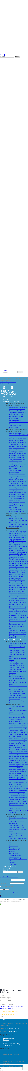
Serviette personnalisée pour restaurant (17, 175)
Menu (11, 361)
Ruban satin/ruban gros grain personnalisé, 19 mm (17, 126)
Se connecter (8, 375)
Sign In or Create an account (9, 877)
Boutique (7, 899)
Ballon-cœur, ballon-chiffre (17, 812)
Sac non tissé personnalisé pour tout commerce (17, 152)
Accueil (6, 60)
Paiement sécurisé (8, 1038)
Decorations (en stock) (15, 268)
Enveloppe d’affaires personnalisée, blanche (18, 111)
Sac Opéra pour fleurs (18, 247)
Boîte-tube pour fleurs (18, 219)
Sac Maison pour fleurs (16, 691)
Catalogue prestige (17, 346)
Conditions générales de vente (12, 1042)
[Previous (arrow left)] (0, 1070)
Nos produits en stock (12, 179)
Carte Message (15, 351)
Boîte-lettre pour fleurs (16, 667)
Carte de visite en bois (18, 80)
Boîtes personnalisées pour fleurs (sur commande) (15, 303)
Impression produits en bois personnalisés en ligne (16, 65)
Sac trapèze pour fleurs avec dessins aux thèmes (17, 243)
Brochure (13, 363)
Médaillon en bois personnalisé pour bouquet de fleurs (17, 87)
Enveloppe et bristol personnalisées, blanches (17, 106)
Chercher (17, 56)
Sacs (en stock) (12, 227)
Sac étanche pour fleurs (16, 677)
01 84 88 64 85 (4, 384)
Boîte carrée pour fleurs (16, 650)
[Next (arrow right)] (2, 1070)
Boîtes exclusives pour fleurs (18, 838)
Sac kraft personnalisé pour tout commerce (17, 147)
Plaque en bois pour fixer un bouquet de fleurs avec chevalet (18, 288)
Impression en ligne (11, 61)
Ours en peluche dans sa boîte (18, 810)
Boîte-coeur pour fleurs (16, 827)
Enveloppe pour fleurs (18, 210)
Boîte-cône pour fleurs (16, 662)
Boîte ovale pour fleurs (16, 665)
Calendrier (14, 350)
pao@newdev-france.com (8, 382)
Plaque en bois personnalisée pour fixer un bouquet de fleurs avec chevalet (18, 409)
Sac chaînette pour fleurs (17, 693)
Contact (6, 368)
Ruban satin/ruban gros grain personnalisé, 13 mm (17, 121)
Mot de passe (4, 883)
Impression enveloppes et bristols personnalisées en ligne (16, 97)
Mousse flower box (17, 292)
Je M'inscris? (15, 893)
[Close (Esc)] (0, 1068)
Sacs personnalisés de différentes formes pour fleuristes (18, 158)
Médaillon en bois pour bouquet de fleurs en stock (16, 282)
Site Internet (14, 364)
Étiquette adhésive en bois (17, 412)
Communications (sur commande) (16, 840)
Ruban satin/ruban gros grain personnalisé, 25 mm (17, 132)
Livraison (6, 1040)
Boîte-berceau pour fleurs (17, 652)
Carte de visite (15, 344)
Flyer (11, 342)
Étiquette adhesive (17, 355)
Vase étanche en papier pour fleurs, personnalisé (17, 141)
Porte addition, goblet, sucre (18, 859)
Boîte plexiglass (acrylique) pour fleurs (16, 223)
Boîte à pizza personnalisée (17, 634)
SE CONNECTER (4, 889)
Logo (11, 340)
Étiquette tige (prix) (17, 353)
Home (2, 899)
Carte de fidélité (16, 348)
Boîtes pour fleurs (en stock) (15, 641)
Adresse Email (5, 880)
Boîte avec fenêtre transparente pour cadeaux (17, 258)
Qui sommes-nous (10, 366)
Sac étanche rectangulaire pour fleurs (18, 234)
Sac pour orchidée (17, 262)
